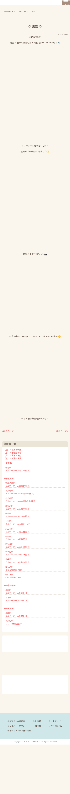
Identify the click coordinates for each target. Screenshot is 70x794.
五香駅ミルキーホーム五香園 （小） (18, 522)
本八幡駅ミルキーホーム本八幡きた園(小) (19, 492)
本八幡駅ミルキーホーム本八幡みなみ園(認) (20, 499)
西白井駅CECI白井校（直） (13, 576)
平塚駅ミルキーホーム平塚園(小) (16, 599)
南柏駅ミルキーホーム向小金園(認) (17, 515)
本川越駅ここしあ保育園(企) (13, 622)
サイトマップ (55, 721)
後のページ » (62, 431)
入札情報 (37, 721)
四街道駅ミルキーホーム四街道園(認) (17, 545)
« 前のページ (8, 431)
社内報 (38, 726)
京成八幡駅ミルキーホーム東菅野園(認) (17, 484)
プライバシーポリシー (17, 726)
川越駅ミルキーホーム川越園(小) (16, 614)
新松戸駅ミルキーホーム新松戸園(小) (17, 507)
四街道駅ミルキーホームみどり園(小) (17, 553)
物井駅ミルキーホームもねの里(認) (17, 561)
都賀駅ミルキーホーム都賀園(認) (16, 538)
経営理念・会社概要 (16, 721)
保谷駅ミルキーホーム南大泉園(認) (17, 469)
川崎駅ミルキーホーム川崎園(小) (16, 591)
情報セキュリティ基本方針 (19, 730)
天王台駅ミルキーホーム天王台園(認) (17, 530)
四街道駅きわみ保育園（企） (14, 568)
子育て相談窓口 (56, 726)
